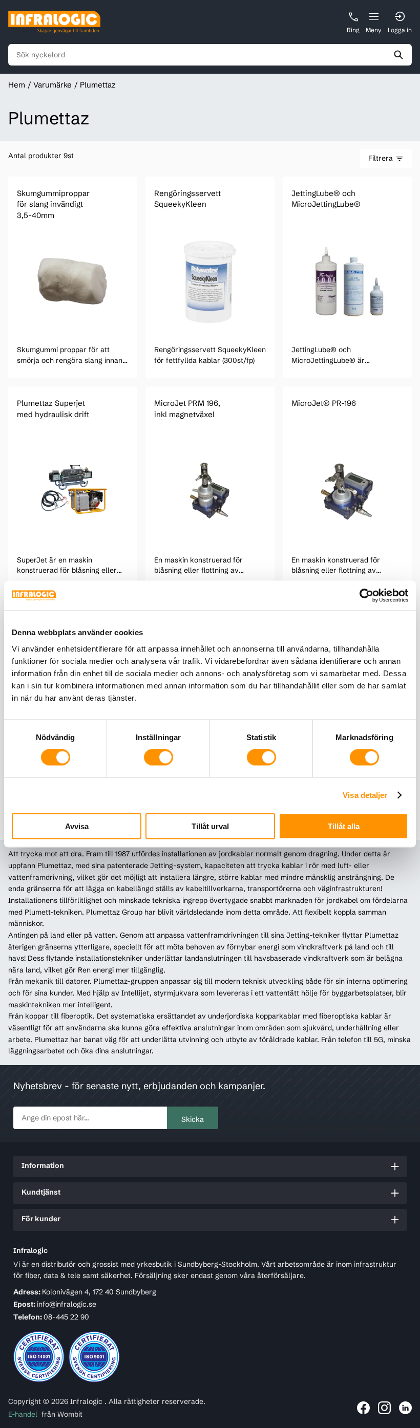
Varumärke (52, 85)
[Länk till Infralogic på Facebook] (363, 1407)
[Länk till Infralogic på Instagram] (384, 1407)
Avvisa (77, 825)
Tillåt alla (344, 825)
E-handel (22, 1414)
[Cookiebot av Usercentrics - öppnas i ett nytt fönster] (363, 596)
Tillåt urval (210, 825)
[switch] (158, 757)
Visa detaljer (365, 795)
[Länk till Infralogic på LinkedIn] (405, 1407)
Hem (16, 85)
